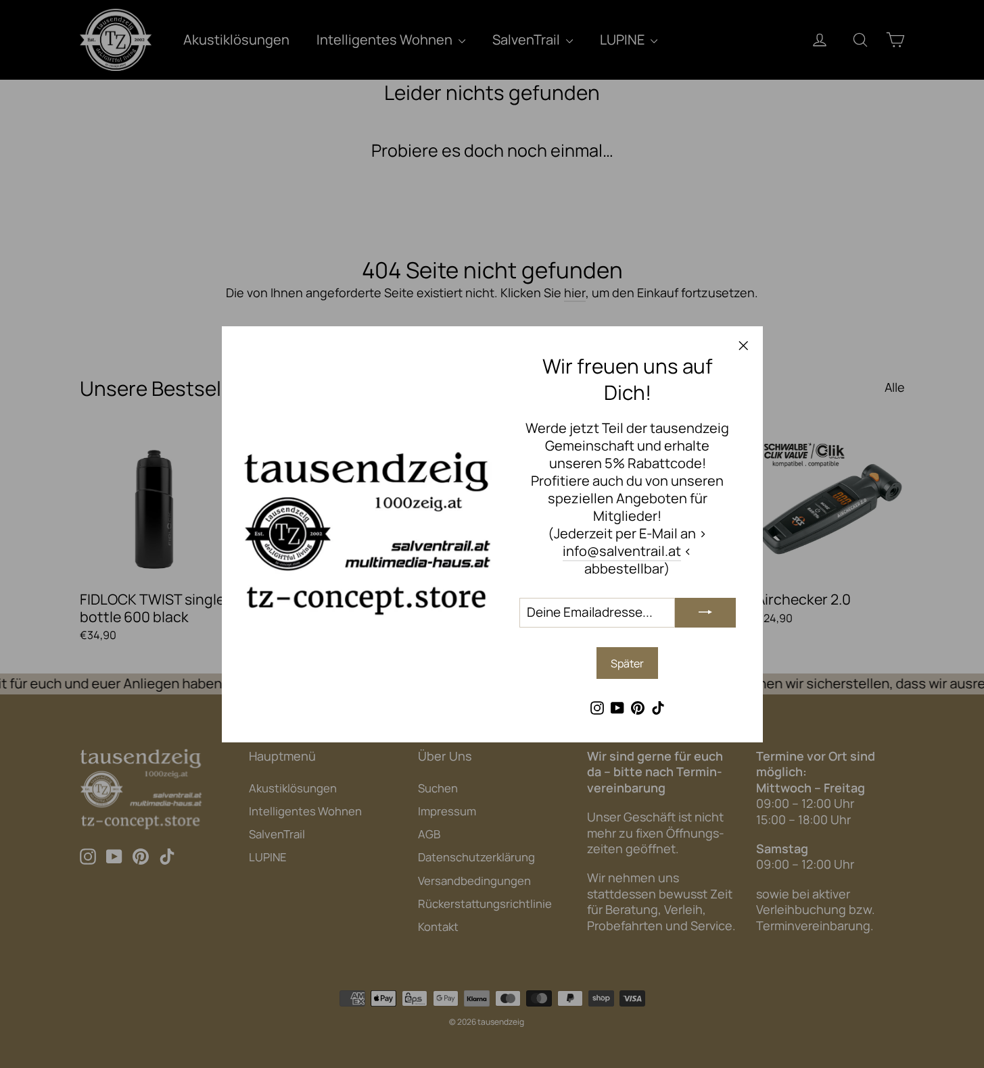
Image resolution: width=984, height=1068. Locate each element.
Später (627, 662)
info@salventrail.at (622, 550)
